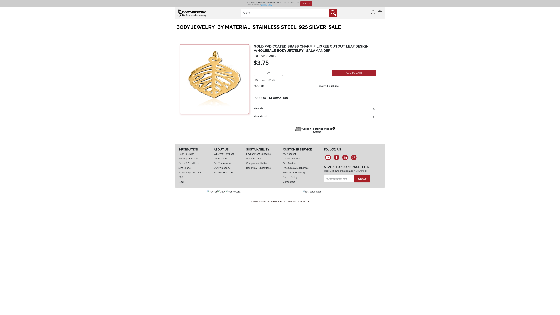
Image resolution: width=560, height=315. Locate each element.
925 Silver (312, 27)
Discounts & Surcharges (296, 168)
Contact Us (289, 182)
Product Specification (190, 172)
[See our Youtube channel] (328, 157)
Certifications (221, 158)
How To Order (186, 154)
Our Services (289, 163)
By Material (233, 27)
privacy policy (266, 5)
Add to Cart (354, 72)
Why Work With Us (224, 154)
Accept (306, 3)
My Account (289, 154)
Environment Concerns (258, 154)
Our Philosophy (222, 168)
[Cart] (381, 13)
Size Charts (184, 168)
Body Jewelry (195, 27)
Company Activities (256, 163)
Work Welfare (253, 158)
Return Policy (290, 177)
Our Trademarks (222, 163)
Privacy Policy (303, 201)
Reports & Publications (258, 168)
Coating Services (292, 158)
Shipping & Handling (294, 172)
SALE (335, 27)
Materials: (259, 108)
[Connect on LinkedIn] (345, 157)
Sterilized (265, 80)
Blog (181, 182)
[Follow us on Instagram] (354, 157)
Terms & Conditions (189, 163)
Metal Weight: (260, 116)
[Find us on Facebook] (337, 157)
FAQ (180, 177)
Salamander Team (223, 172)
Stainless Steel (274, 27)
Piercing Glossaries (188, 158)
